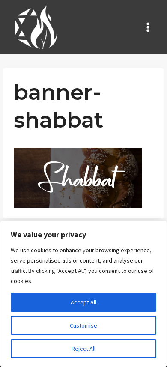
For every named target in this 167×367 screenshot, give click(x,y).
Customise (83, 325)
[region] (83, 294)
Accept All (83, 302)
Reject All (83, 348)
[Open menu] (148, 27)
